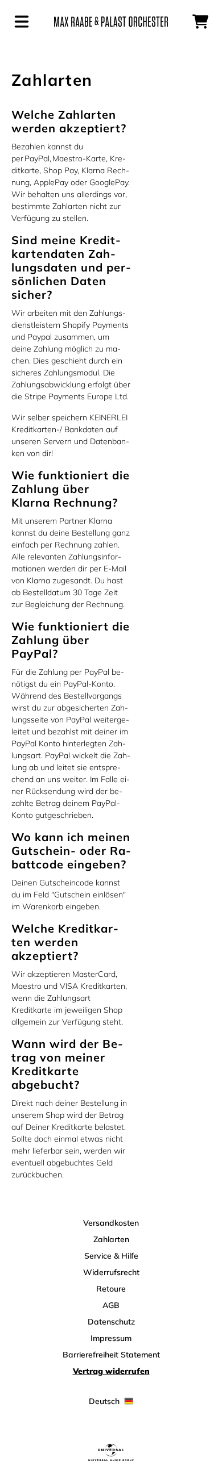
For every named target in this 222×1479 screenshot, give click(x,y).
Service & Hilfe (111, 1256)
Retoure (111, 1289)
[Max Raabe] (111, 21)
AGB (111, 1305)
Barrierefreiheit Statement (111, 1355)
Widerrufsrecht (111, 1272)
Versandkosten (111, 1223)
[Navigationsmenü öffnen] (21, 21)
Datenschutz (111, 1322)
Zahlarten (111, 1239)
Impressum (111, 1338)
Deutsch (104, 1401)
